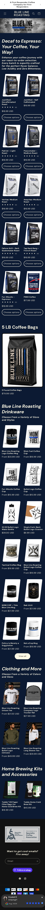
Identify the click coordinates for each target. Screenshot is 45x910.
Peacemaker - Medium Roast (31, 152)
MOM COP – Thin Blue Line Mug (10, 606)
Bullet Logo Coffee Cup (33, 490)
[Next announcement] (40, 4)
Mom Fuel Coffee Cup (32, 452)
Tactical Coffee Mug (11, 565)
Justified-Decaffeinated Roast (9, 102)
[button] (5, 13)
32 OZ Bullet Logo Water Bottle (10, 528)
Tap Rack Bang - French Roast (31, 249)
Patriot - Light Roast (9, 152)
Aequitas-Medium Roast (32, 200)
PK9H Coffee (30, 297)
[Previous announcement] (4, 4)
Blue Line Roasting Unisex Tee (11, 709)
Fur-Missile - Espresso (8, 298)
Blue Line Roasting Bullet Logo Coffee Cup (33, 567)
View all (22, 656)
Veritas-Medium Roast (10, 200)
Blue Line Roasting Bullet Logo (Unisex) (11, 750)
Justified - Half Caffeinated (31, 101)
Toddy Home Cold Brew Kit (32, 803)
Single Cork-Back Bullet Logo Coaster (33, 528)
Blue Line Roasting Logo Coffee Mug (11, 452)
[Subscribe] (37, 861)
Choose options (12, 117)
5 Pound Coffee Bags (12, 390)
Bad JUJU (28, 605)
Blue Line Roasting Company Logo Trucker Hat (33, 710)
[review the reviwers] (7, 904)
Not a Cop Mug (31, 643)
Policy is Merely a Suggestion (10, 644)
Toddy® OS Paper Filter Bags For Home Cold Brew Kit (11, 804)
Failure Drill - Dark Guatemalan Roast (11, 249)
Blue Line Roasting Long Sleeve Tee (33, 749)
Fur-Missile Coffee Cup (11, 490)
